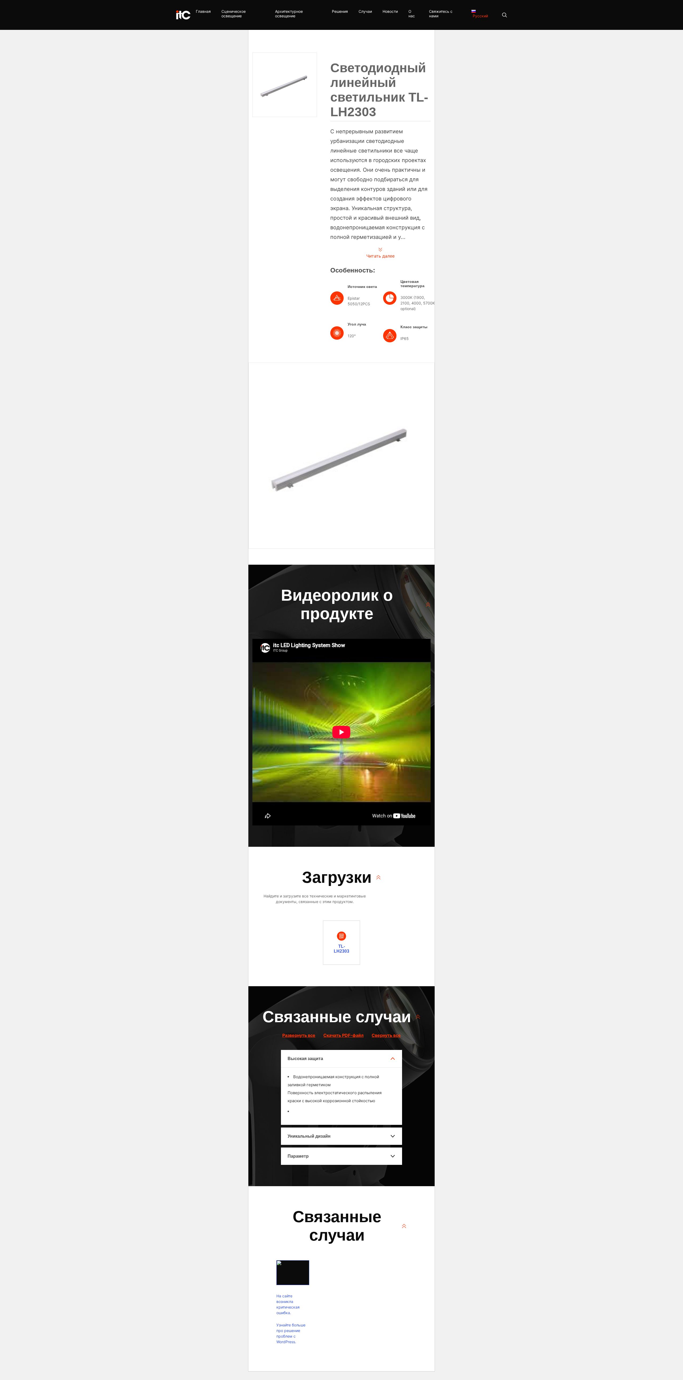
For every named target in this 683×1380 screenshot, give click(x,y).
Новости (390, 11)
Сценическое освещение (233, 13)
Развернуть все (298, 1035)
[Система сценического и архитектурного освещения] (183, 14)
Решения (340, 11)
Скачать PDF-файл (343, 1035)
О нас (411, 13)
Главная (203, 11)
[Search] (501, 15)
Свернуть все (386, 1035)
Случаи (365, 11)
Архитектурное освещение (289, 13)
